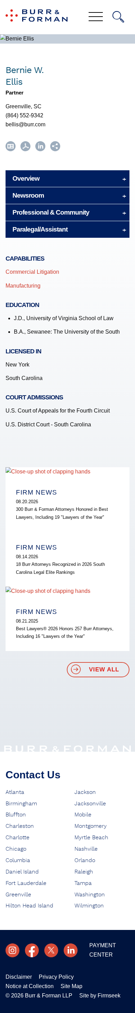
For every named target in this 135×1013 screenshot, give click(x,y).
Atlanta (15, 792)
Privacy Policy (56, 977)
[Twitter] (51, 950)
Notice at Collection (30, 986)
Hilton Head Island (29, 905)
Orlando (84, 860)
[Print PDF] (25, 149)
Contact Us (33, 774)
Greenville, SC (24, 106)
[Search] (118, 17)
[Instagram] (12, 950)
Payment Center (102, 950)
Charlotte (17, 837)
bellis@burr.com (25, 124)
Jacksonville (90, 803)
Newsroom (28, 195)
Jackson (85, 792)
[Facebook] (32, 950)
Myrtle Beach (91, 837)
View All (104, 669)
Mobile (82, 814)
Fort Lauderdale (26, 883)
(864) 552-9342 (24, 115)
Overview (25, 178)
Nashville (86, 849)
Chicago (16, 849)
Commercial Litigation (32, 272)
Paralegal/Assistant (40, 229)
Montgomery (90, 826)
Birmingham (21, 803)
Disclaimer (19, 977)
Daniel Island (22, 872)
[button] (55, 149)
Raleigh (83, 872)
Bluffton (16, 814)
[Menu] (95, 17)
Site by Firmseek (99, 995)
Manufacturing (23, 286)
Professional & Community (50, 212)
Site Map (71, 986)
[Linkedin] (71, 950)
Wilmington (89, 905)
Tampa (83, 883)
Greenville (18, 894)
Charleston (20, 826)
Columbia (18, 860)
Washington (89, 894)
